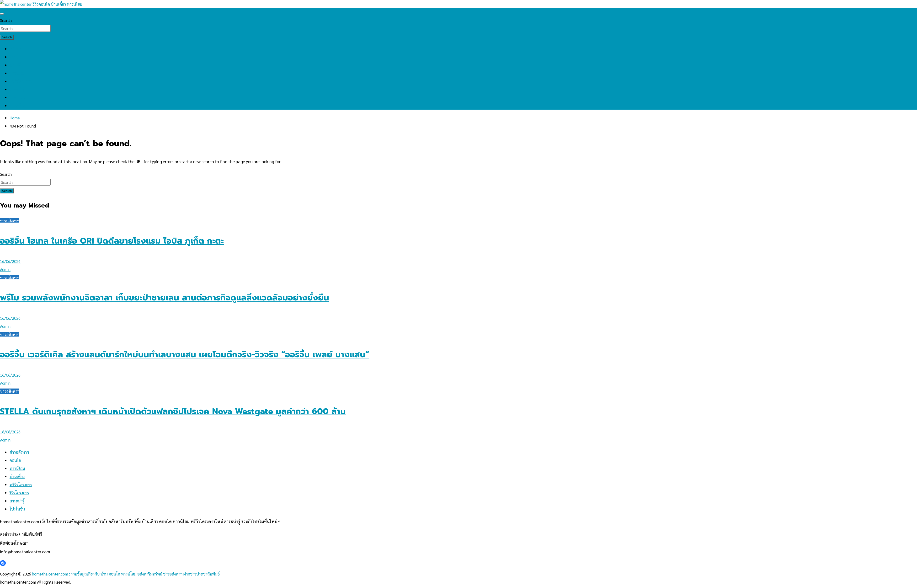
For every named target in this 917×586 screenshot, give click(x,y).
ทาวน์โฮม (17, 73)
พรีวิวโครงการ (21, 81)
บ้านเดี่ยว (17, 65)
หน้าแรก (17, 48)
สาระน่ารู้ (17, 89)
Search (6, 20)
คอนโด (15, 56)
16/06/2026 (10, 261)
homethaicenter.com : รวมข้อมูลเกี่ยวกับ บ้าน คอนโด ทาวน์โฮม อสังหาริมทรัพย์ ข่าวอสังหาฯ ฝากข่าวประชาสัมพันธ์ (126, 573)
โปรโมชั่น (17, 97)
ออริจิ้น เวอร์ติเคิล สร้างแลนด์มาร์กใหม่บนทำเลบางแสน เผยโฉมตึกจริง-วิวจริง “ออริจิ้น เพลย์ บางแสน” (184, 354)
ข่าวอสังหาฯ (19, 105)
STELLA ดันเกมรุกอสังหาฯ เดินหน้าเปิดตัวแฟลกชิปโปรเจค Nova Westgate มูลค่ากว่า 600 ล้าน (173, 411)
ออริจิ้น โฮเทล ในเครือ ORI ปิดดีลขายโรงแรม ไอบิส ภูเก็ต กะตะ (112, 241)
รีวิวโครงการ (19, 492)
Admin (5, 269)
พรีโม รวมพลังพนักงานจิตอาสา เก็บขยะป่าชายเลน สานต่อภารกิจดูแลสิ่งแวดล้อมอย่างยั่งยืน (164, 298)
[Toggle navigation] (2, 14)
